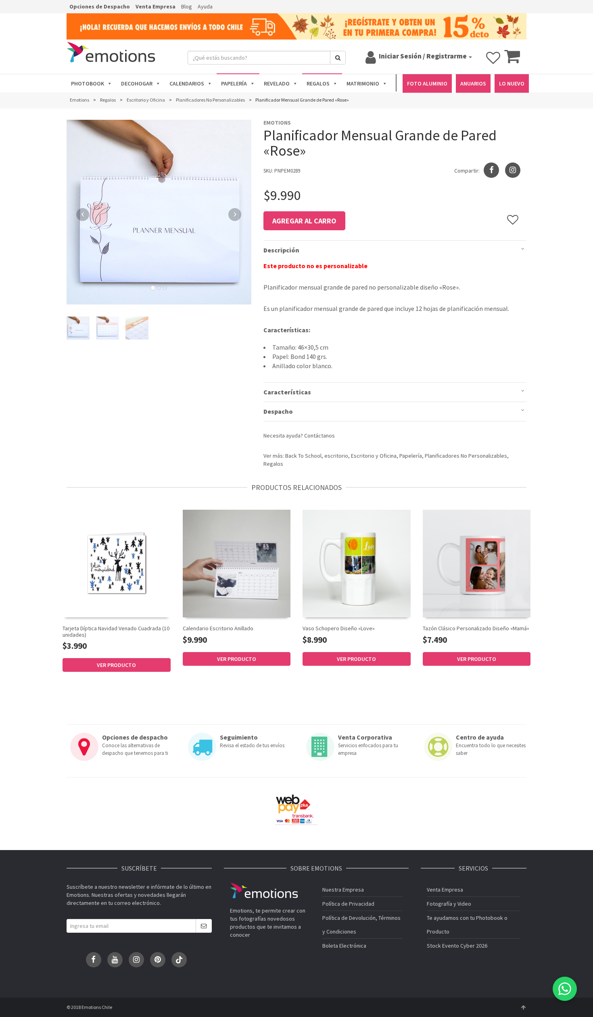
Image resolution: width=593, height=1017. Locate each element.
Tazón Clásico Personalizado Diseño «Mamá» (476, 628)
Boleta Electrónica (344, 945)
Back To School (303, 455)
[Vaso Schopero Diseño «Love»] (357, 564)
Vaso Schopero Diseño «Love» (339, 628)
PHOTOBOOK (87, 83)
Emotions (264, 890)
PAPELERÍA (234, 83)
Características (287, 392)
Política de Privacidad (348, 903)
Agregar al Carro (304, 220)
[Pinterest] (157, 959)
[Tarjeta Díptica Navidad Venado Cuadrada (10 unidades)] (117, 563)
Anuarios (473, 83)
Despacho (278, 411)
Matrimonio (363, 83)
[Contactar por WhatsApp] (565, 989)
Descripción (281, 250)
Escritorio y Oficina (374, 455)
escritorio (336, 455)
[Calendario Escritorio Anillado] (237, 563)
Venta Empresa (155, 6)
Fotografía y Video (449, 903)
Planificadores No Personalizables (466, 455)
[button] (80, 212)
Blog (186, 6)
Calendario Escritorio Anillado (218, 628)
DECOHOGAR (136, 83)
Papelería (410, 455)
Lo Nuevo (511, 83)
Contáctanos (319, 435)
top (523, 1007)
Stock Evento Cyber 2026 (457, 945)
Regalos (273, 463)
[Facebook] (93, 959)
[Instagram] (512, 170)
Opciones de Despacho (99, 6)
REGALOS (318, 83)
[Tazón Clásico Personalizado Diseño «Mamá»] (477, 564)
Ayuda (205, 6)
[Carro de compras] (512, 60)
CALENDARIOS (186, 83)
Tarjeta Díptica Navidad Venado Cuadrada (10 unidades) (116, 631)
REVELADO (277, 83)
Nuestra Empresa (343, 889)
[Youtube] (115, 959)
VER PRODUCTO (116, 665)
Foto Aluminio (427, 83)
